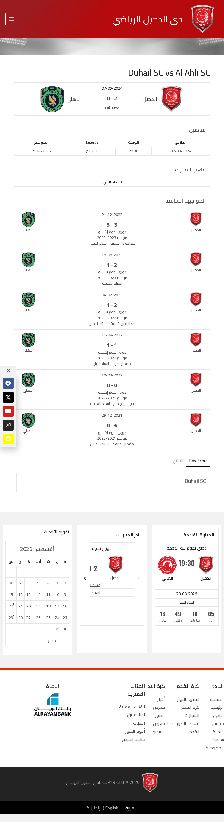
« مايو (52, 640)
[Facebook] (8, 383)
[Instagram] (8, 425)
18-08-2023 (112, 254)
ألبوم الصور (135, 731)
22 (11, 606)
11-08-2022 (112, 335)
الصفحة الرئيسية (217, 703)
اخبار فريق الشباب (136, 719)
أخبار (161, 699)
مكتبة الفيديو (133, 739)
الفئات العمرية (132, 707)
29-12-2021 (112, 415)
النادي (218, 715)
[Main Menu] (11, 19)
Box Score (198, 460)
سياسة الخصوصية (215, 743)
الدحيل (205, 578)
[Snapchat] (8, 439)
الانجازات (191, 715)
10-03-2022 (112, 375)
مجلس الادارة (218, 727)
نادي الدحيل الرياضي (150, 19)
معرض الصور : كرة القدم (183, 727)
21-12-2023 (112, 214)
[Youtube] (8, 411)
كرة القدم (190, 707)
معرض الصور (159, 711)
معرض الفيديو (159, 727)
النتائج (178, 460)
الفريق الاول (188, 699)
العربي (167, 578)
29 (11, 617)
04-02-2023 (112, 294)
